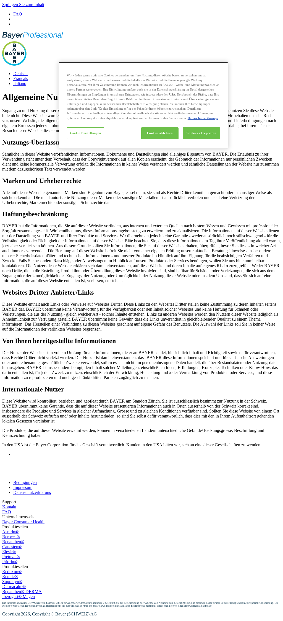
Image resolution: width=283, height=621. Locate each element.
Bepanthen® (13, 541)
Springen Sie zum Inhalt (23, 4)
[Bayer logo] (14, 64)
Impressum (22, 487)
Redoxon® (12, 571)
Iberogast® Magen (18, 596)
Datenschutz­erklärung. (203, 118)
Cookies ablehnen (160, 133)
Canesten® (12, 546)
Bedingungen (25, 482)
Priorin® (9, 561)
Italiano (19, 83)
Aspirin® (10, 531)
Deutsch (20, 73)
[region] (143, 105)
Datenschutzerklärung (32, 492)
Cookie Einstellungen (85, 133)
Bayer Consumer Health (23, 521)
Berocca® (11, 536)
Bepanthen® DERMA (22, 591)
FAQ (17, 14)
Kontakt (9, 506)
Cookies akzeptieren (201, 133)
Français (20, 78)
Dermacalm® (14, 586)
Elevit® (9, 551)
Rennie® (10, 576)
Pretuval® (11, 556)
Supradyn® (12, 581)
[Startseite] (32, 38)
